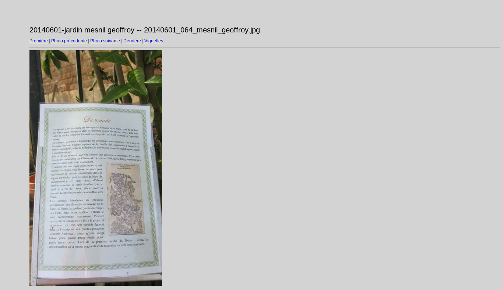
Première (38, 40)
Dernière (132, 40)
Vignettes (153, 40)
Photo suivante (105, 40)
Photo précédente (69, 40)
